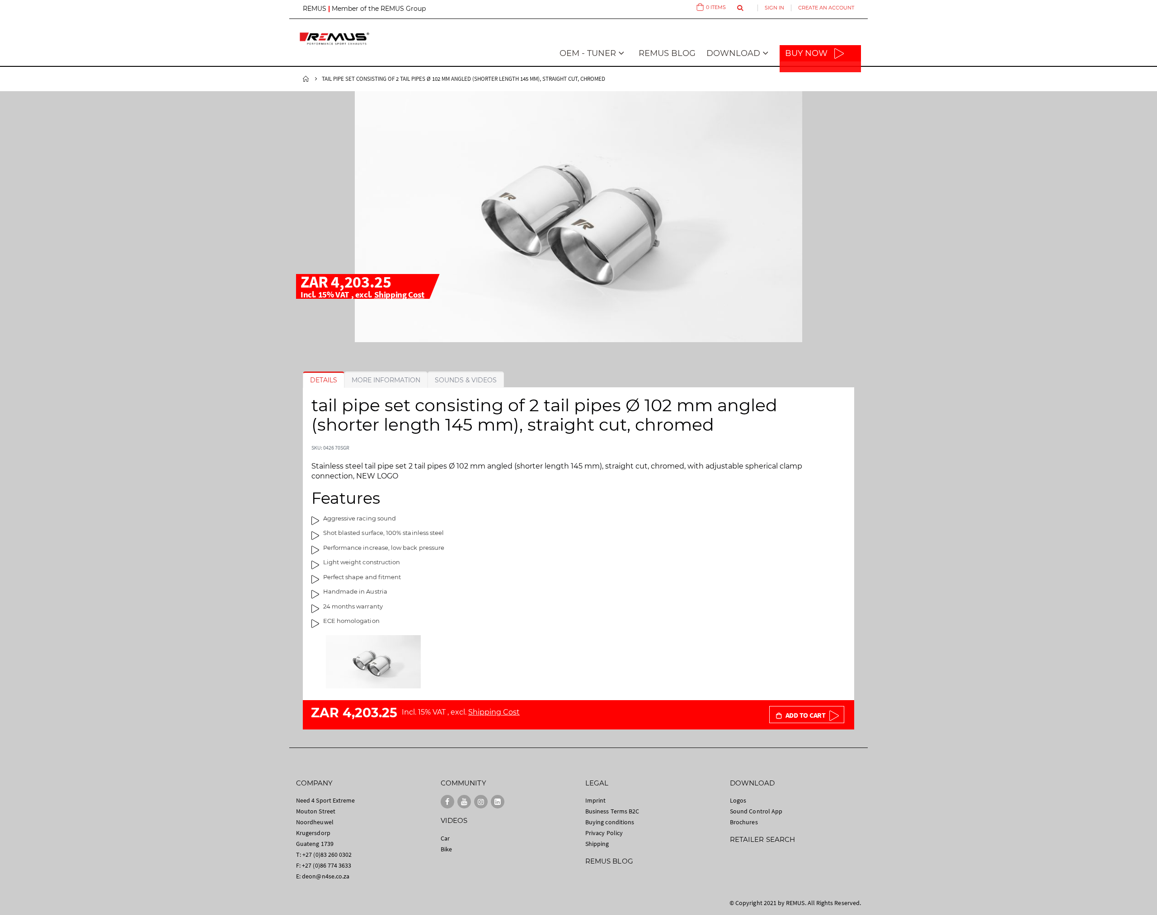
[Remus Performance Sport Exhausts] (334, 39)
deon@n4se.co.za (325, 876)
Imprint (595, 800)
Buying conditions (609, 822)
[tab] (323, 380)
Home (306, 79)
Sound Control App (756, 811)
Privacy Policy (604, 833)
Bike (446, 849)
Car (445, 838)
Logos (738, 800)
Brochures (744, 822)
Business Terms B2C (612, 811)
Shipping (597, 844)
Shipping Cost (399, 294)
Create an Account (826, 8)
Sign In (774, 8)
